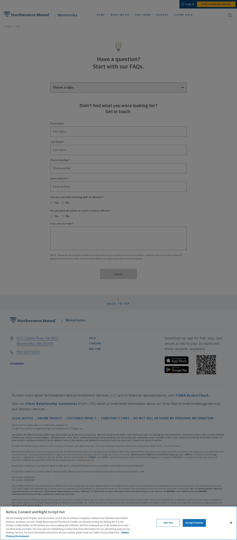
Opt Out (168, 523)
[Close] (231, 523)
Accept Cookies (194, 523)
